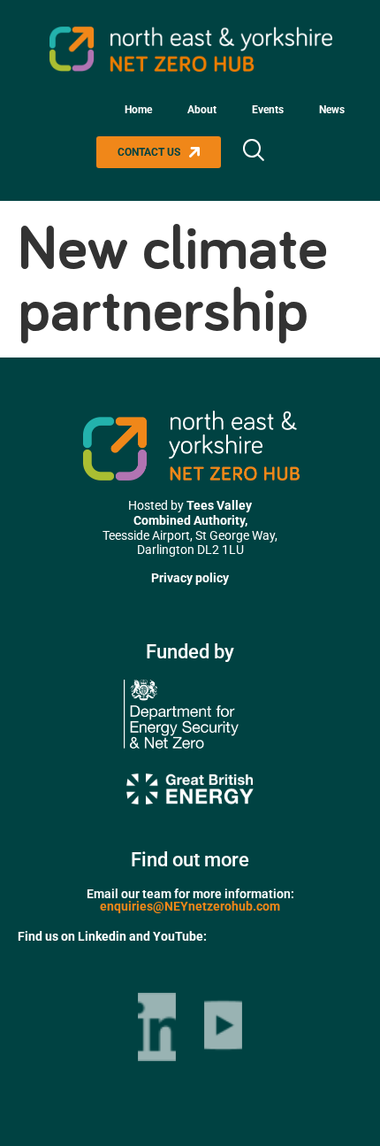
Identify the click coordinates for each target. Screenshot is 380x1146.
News (332, 110)
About (202, 110)
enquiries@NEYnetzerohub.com (190, 906)
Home (138, 110)
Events (268, 110)
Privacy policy (190, 578)
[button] (252, 152)
